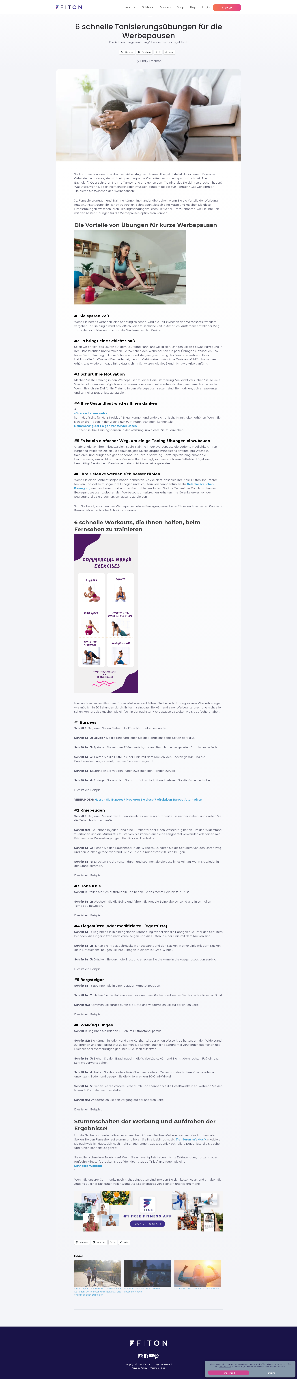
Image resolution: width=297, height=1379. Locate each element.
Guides (146, 7)
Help (193, 7)
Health (129, 7)
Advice (164, 7)
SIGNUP (227, 7)
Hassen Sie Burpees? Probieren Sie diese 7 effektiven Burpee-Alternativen (148, 799)
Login (206, 7)
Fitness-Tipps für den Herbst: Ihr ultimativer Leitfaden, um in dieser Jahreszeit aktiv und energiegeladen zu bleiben (97, 1291)
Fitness (149, 16)
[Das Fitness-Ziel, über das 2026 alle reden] (197, 1273)
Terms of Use (157, 1368)
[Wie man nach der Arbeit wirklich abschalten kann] (147, 1273)
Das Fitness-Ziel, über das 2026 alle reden (196, 1288)
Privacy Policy (139, 1368)
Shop (180, 7)
